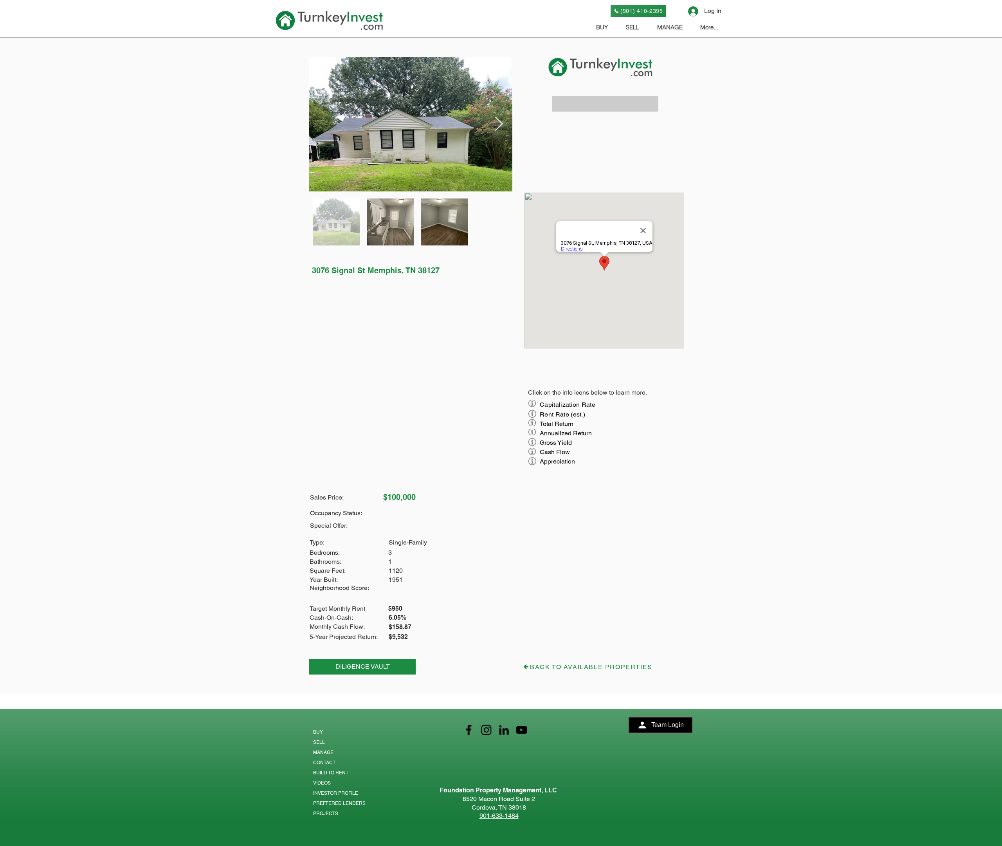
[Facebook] (469, 730)
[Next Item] (498, 124)
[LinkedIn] (504, 730)
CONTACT (324, 762)
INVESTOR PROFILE (335, 793)
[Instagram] (486, 730)
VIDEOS (322, 783)
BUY (318, 732)
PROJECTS (325, 813)
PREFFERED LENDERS (339, 803)
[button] (605, 104)
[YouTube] (521, 730)
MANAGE (323, 752)
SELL (319, 742)
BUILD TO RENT (330, 773)
